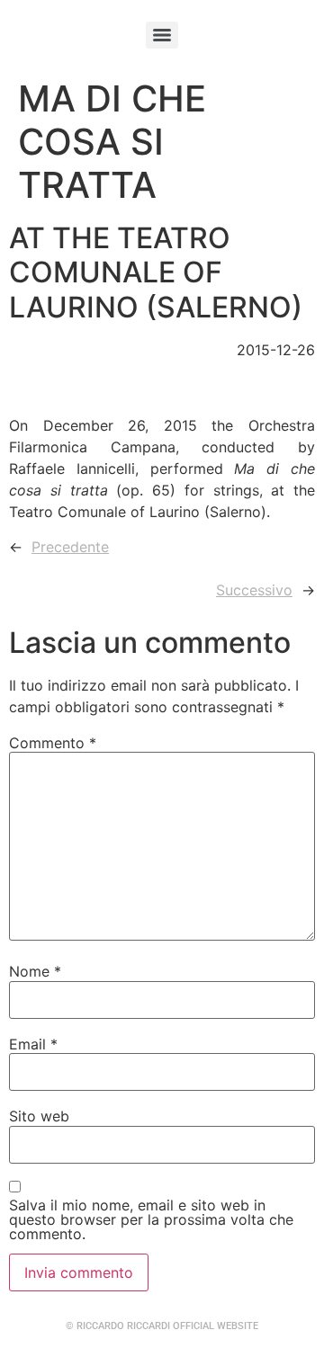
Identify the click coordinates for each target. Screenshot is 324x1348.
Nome (35, 971)
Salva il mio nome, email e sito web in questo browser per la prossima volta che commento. (151, 1219)
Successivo (254, 590)
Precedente (70, 547)
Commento (52, 743)
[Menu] (162, 35)
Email (33, 1044)
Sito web (39, 1116)
